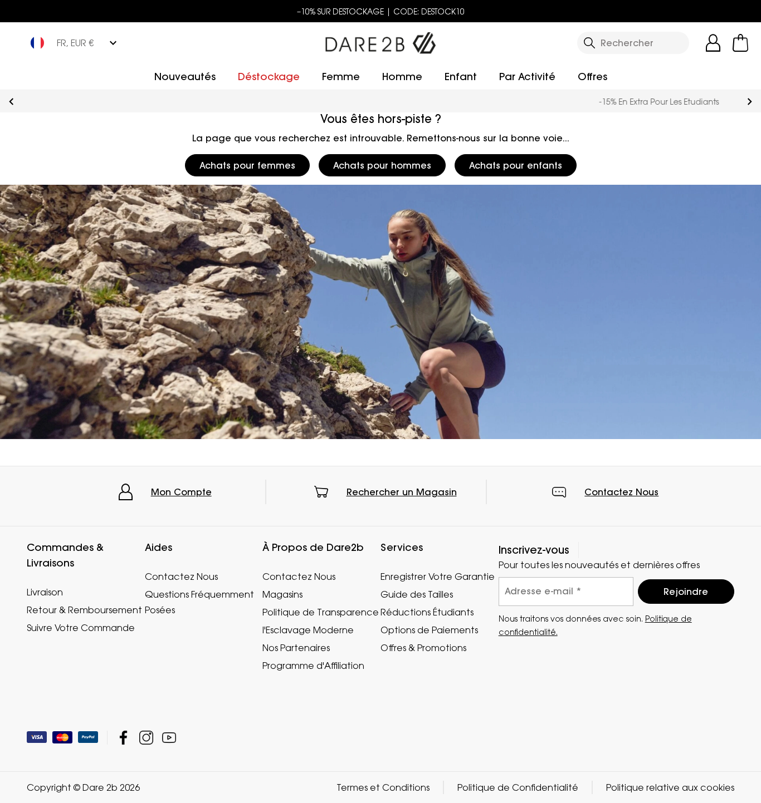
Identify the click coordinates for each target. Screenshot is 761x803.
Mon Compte (181, 491)
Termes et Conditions (383, 787)
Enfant (461, 76)
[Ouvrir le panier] (740, 43)
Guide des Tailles (416, 594)
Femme (341, 76)
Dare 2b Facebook (123, 738)
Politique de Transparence (320, 612)
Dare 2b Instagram (146, 738)
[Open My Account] (713, 43)
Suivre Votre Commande (81, 627)
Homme (402, 76)
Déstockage (269, 76)
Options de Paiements (429, 629)
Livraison (45, 592)
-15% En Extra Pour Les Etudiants (381, 101)
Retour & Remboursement (84, 609)
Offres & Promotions (423, 647)
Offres (592, 76)
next (750, 102)
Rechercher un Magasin (402, 491)
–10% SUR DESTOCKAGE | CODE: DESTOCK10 (381, 11)
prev (11, 102)
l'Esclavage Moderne (308, 629)
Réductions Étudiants (427, 612)
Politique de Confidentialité (517, 787)
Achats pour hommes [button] (382, 165)
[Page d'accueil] (380, 40)
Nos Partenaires (296, 647)
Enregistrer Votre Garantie (437, 576)
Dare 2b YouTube (169, 738)
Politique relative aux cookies (670, 787)
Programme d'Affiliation (313, 665)
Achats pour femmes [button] (247, 165)
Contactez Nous (621, 491)
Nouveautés (185, 76)
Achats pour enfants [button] (515, 165)
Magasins (282, 594)
